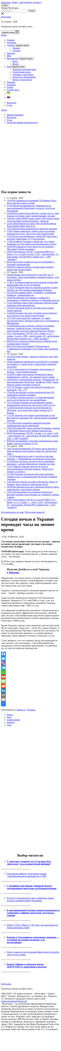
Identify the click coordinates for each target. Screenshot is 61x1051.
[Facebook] (30, 654)
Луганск (16, 50)
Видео (15, 64)
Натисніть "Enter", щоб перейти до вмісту (21, 2)
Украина (11, 53)
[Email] (30, 699)
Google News (13, 90)
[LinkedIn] (30, 690)
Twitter (10, 87)
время (9, 714)
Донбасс (11, 45)
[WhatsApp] (30, 672)
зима (9, 717)
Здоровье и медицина (22, 74)
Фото (15, 61)
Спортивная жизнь (21, 72)
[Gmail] (30, 677)
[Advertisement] (30, 156)
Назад (4, 35)
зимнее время (13, 720)
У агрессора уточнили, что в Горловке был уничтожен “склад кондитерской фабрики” (29, 862)
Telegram (11, 82)
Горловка (11, 42)
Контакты (11, 102)
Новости (21, 710)
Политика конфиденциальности (22, 122)
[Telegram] (30, 667)
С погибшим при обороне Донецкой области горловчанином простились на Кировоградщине (31, 887)
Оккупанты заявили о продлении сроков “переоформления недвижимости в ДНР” (27, 874)
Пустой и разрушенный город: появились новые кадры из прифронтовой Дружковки (30, 899)
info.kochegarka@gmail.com (14, 1001)
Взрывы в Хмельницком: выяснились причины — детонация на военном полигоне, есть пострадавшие (33, 940)
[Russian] (8, 98)
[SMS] (30, 681)
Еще (9, 66)
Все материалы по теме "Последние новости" (23, 512)
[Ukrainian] (8, 94)
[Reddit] (30, 686)
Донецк (16, 48)
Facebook (11, 85)
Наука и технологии (22, 79)
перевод (11, 722)
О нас (9, 105)
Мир (9, 56)
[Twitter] (30, 658)
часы (9, 725)
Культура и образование (24, 77)
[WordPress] (30, 695)
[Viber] (30, 663)
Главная (10, 40)
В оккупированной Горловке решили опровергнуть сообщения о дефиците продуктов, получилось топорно (33, 913)
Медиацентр (13, 58)
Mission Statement (15, 115)
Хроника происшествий (24, 69)
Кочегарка (6, 17)
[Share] (30, 704)
